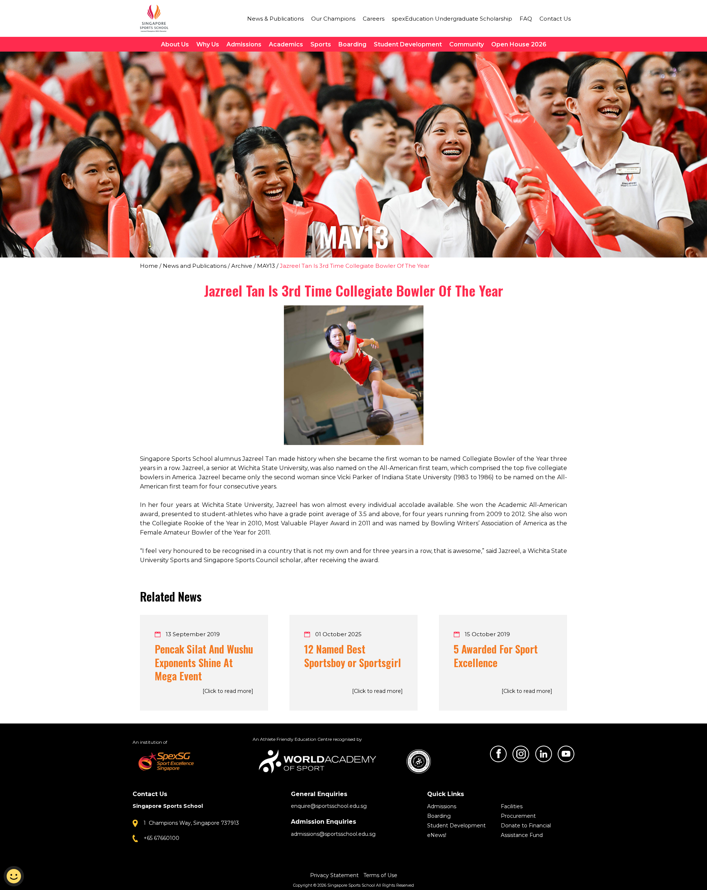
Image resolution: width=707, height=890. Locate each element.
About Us (175, 44)
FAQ (526, 18)
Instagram (520, 754)
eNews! (436, 835)
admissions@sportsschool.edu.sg (333, 834)
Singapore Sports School (157, 18)
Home (149, 265)
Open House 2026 (518, 44)
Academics (286, 44)
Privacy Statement (335, 875)
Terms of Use (380, 875)
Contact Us (555, 18)
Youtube (565, 754)
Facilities (512, 806)
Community (466, 44)
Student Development (408, 44)
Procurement (518, 816)
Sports (320, 44)
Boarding (352, 44)
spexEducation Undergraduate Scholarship (452, 18)
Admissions (243, 44)
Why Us (207, 44)
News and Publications (194, 265)
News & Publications (275, 18)
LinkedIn (543, 754)
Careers (373, 18)
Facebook (498, 754)
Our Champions (333, 18)
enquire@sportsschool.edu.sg (329, 806)
